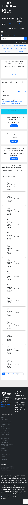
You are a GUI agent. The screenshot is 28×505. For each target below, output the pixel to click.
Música (14, 74)
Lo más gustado (21, 48)
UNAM (3, 417)
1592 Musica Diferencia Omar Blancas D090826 (9, 210)
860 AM (18, 24)
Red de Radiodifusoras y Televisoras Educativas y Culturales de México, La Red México (7, 441)
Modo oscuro (8, 32)
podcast (22, 84)
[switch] (2, 32)
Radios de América (6, 424)
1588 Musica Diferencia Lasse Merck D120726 (9, 262)
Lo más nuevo (7, 45)
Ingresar (4, 35)
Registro (12, 35)
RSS (11, 84)
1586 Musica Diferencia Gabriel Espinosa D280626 (9, 288)
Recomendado (7, 48)
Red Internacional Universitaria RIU (6, 427)
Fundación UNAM (6, 422)
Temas (8, 51)
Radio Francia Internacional (5, 449)
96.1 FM (10, 24)
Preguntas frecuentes (4, 460)
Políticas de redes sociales (6, 456)
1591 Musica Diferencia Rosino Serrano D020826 (9, 223)
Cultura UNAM (5, 419)
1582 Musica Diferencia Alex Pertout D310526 (9, 337)
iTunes (16, 84)
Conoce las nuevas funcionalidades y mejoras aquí (6, 404)
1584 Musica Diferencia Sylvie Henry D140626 (9, 312)
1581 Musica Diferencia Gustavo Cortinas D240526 (9, 349)
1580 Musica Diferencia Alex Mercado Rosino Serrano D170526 (9, 364)
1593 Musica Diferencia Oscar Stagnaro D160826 (9, 198)
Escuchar (14, 126)
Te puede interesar (21, 45)
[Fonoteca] (7, 468)
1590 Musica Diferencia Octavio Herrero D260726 (9, 236)
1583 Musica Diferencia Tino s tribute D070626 (9, 324)
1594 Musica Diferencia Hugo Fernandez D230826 (9, 185)
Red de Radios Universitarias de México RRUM (5, 432)
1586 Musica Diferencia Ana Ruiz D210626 (9, 300)
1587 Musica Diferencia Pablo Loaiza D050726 (9, 275)
